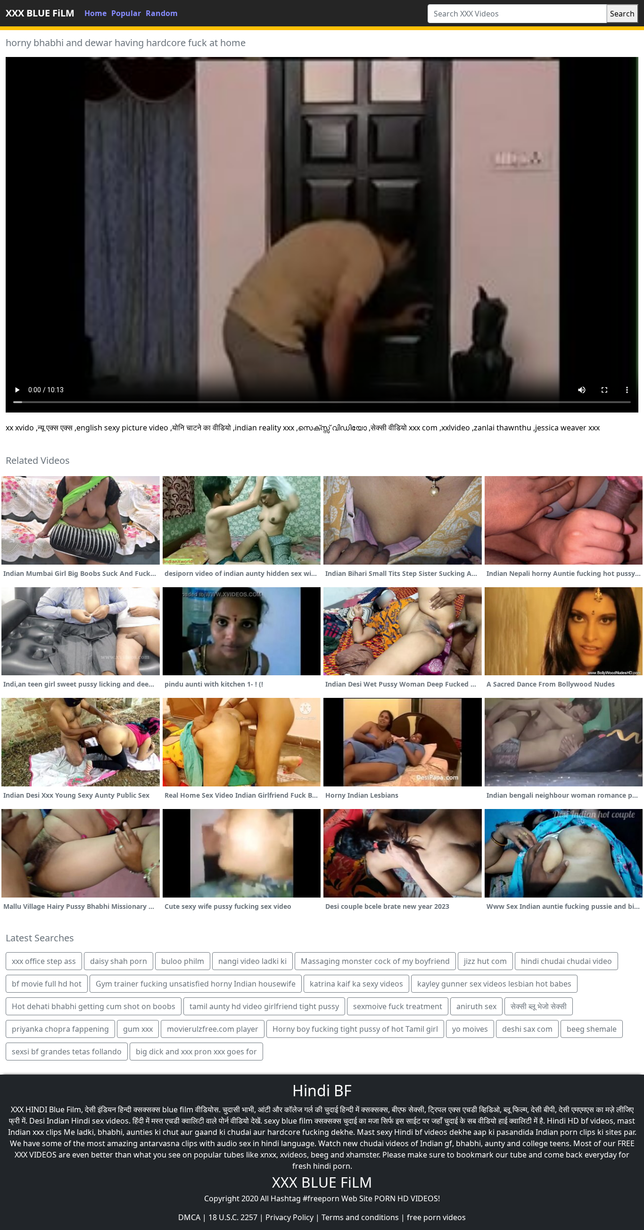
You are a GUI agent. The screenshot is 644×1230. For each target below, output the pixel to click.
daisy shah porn (118, 961)
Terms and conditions (360, 1217)
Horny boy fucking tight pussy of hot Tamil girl (355, 1029)
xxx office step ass (44, 961)
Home (95, 13)
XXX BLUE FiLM (40, 13)
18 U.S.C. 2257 (232, 1217)
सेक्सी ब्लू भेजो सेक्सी (539, 1006)
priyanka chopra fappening (60, 1029)
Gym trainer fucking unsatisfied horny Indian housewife (196, 984)
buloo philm (182, 961)
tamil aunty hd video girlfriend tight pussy (264, 1006)
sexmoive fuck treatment (397, 1006)
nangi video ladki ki (252, 961)
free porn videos (436, 1217)
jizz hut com (485, 961)
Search (622, 13)
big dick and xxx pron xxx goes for (196, 1051)
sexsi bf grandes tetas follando (67, 1051)
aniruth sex (476, 1006)
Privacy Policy (289, 1217)
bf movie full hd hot (47, 984)
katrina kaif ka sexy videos (356, 984)
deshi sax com (527, 1029)
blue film (177, 1109)
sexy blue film (288, 1121)
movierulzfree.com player (212, 1029)
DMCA (189, 1217)
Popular (126, 13)
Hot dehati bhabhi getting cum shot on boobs (93, 1006)
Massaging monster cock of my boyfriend (375, 961)
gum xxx (138, 1029)
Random (162, 13)
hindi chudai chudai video (566, 961)
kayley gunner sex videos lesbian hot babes (494, 984)
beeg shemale (592, 1029)
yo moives (470, 1029)
